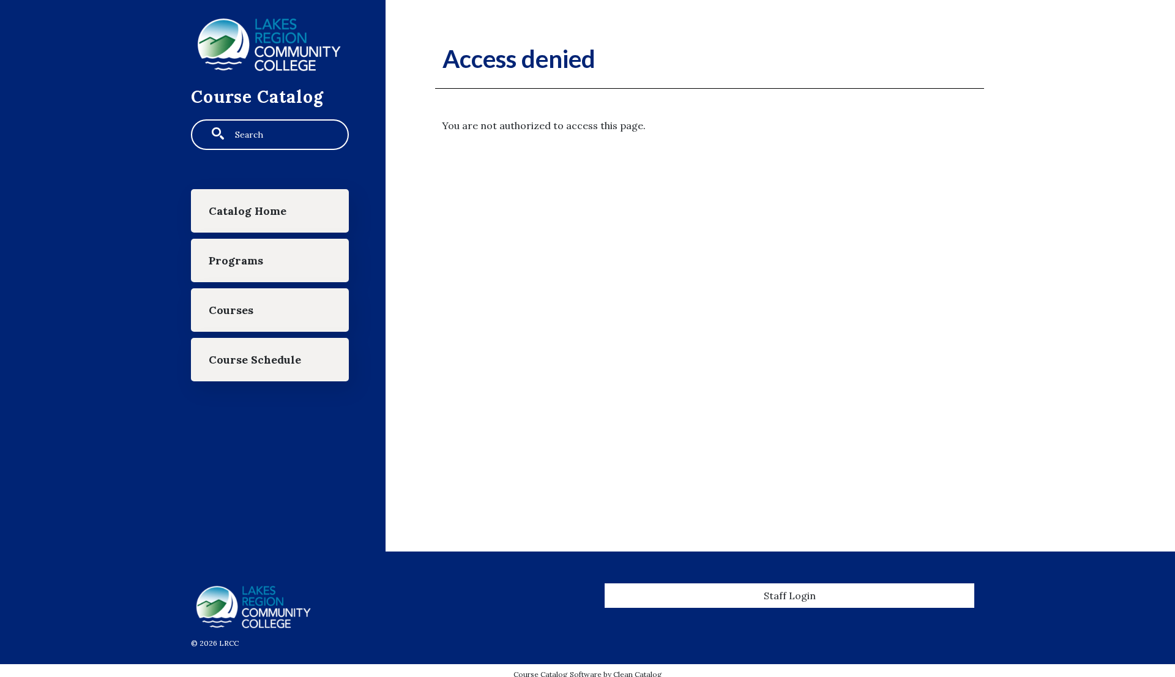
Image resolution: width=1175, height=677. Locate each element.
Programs (236, 260)
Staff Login (790, 595)
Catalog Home (247, 211)
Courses (231, 310)
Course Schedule (255, 360)
